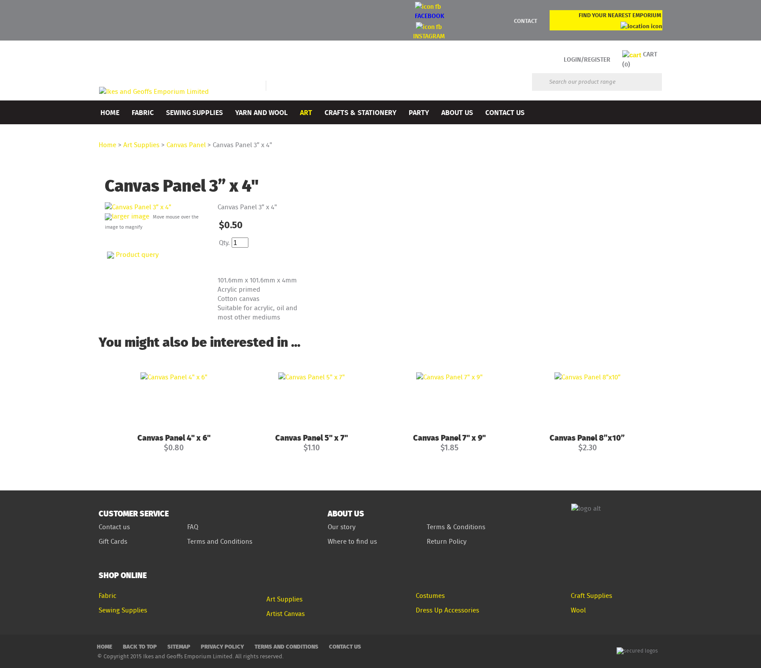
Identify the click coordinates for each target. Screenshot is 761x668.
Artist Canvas (285, 614)
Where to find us (352, 541)
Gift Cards (113, 541)
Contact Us (505, 112)
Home (109, 112)
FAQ (192, 527)
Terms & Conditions (456, 527)
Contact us (114, 527)
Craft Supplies (591, 595)
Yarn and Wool (261, 112)
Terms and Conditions (220, 541)
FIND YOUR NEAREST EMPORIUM (620, 15)
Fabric (143, 112)
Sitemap (178, 646)
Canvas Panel (186, 145)
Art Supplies (141, 145)
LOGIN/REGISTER (587, 59)
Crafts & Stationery (360, 112)
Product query (137, 254)
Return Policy (446, 541)
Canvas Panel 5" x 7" (311, 437)
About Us (457, 112)
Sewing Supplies (194, 112)
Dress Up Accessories (447, 610)
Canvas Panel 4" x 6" (174, 437)
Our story (341, 527)
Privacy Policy (222, 646)
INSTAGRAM (429, 36)
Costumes (430, 595)
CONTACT (525, 20)
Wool (578, 610)
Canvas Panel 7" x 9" (449, 437)
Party (419, 112)
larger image (130, 216)
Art (306, 112)
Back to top (140, 646)
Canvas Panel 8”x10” (587, 437)
